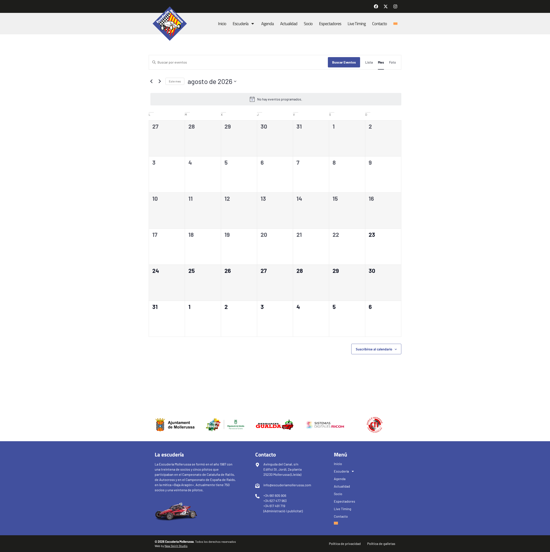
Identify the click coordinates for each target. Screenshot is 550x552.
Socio (308, 23)
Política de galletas (381, 543)
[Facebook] (376, 6)
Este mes (175, 81)
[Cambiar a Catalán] (395, 24)
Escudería (240, 23)
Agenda (267, 23)
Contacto (379, 23)
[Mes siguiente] (159, 81)
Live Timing (357, 23)
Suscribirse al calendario (374, 349)
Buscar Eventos (344, 62)
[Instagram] (395, 6)
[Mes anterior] (151, 81)
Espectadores (330, 23)
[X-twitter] (385, 6)
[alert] (275, 99)
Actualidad (288, 23)
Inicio (222, 23)
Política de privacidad (345, 543)
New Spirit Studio (176, 546)
